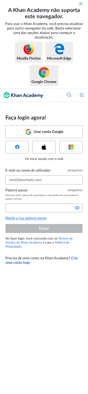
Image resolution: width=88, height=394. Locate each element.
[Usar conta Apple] (44, 147)
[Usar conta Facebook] (17, 147)
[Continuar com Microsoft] (71, 147)
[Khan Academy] (21, 95)
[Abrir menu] (81, 95)
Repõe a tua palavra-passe (25, 218)
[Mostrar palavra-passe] (77, 207)
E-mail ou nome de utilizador (28, 170)
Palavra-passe (16, 190)
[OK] (80, 3)
